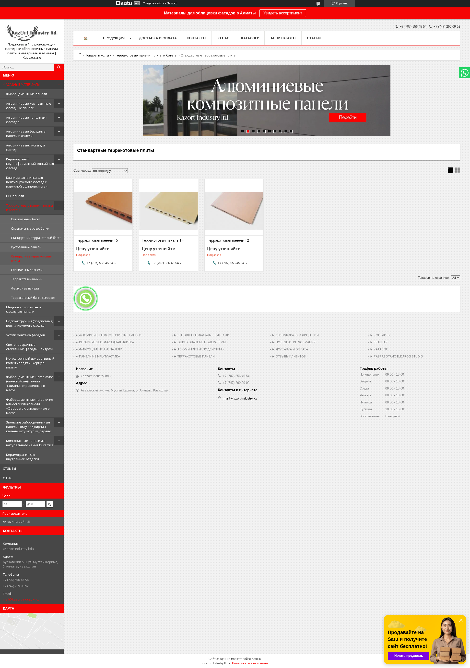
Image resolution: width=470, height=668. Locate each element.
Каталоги (250, 38)
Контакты (196, 38)
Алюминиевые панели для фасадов (26, 119)
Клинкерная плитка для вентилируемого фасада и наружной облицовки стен (26, 182)
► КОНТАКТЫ (380, 335)
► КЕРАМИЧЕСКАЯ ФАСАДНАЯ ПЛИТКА (104, 342)
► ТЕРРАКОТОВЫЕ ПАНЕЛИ (194, 356)
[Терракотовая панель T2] (234, 211)
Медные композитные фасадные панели (23, 309)
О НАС (7, 478)
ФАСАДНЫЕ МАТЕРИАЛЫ (21, 84)
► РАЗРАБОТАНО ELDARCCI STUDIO (396, 356)
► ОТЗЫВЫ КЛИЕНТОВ (289, 356)
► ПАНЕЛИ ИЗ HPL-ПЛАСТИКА (97, 356)
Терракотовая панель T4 (163, 240)
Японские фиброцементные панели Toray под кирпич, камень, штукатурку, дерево (28, 426)
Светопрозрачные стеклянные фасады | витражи (30, 346)
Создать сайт (152, 3)
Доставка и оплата (158, 38)
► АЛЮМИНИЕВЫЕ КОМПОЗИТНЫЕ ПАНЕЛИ (108, 335)
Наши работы (283, 38)
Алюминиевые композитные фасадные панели (28, 105)
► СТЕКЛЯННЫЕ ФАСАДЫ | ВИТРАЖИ (201, 335)
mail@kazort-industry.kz (21, 599)
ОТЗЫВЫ (9, 468)
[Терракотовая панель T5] (103, 211)
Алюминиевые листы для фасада (25, 147)
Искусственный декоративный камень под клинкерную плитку (30, 362)
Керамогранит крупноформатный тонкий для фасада (30, 163)
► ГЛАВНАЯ (379, 342)
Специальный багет (25, 219)
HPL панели (15, 196)
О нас (223, 38)
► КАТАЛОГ (379, 349)
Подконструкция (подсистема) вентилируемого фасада (29, 323)
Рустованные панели (26, 247)
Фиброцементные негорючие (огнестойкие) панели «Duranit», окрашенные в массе (29, 383)
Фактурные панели (25, 288)
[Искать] (59, 67)
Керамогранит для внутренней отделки (22, 456)
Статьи (314, 38)
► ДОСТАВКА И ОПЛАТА (290, 349)
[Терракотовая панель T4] (168, 211)
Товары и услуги (98, 55)
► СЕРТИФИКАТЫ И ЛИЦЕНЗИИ (295, 335)
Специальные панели (27, 270)
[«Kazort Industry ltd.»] (32, 32)
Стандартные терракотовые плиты (31, 258)
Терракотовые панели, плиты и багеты (29, 207)
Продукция (114, 38)
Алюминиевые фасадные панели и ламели (26, 133)
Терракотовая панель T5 (97, 240)
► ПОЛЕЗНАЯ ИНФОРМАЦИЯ (294, 342)
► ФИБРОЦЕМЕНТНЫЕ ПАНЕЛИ (98, 349)
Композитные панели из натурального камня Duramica (29, 442)
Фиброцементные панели (26, 94)
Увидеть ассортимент (282, 13)
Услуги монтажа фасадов (25, 335)
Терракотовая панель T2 (228, 240)
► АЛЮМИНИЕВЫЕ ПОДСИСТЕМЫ (199, 349)
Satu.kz (256, 659)
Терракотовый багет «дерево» (33, 298)
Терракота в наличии (26, 279)
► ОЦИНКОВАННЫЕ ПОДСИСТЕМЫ (200, 342)
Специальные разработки (30, 228)
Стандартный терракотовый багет (36, 238)
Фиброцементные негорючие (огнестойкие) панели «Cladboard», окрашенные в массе (29, 406)
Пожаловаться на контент (250, 663)
